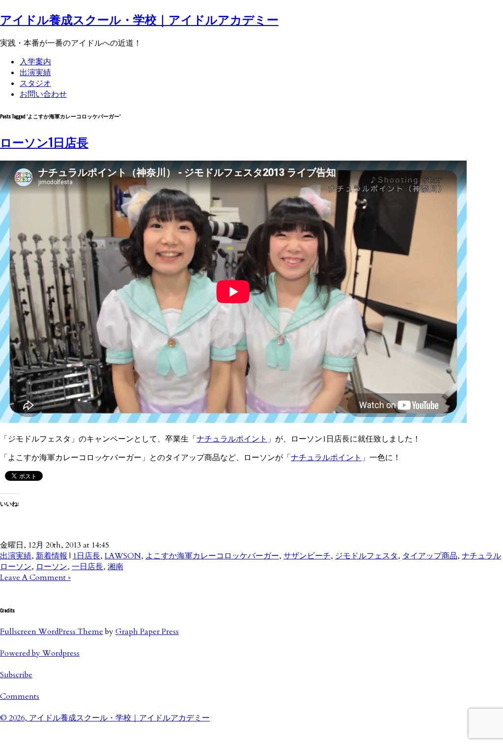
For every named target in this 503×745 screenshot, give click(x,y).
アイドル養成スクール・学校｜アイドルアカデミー (139, 19)
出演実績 (35, 72)
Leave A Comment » (35, 577)
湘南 (115, 566)
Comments (19, 696)
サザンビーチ (307, 556)
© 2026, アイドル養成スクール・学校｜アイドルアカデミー (105, 718)
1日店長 (86, 556)
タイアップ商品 (429, 556)
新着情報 (51, 556)
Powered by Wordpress (40, 653)
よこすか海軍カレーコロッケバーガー (212, 556)
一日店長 (87, 566)
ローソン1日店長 (44, 141)
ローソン (51, 566)
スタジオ (35, 83)
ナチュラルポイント (231, 439)
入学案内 (35, 61)
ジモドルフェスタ (366, 556)
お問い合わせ (43, 94)
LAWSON (123, 556)
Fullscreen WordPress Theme (51, 631)
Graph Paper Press (147, 631)
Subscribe (16, 674)
